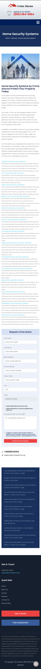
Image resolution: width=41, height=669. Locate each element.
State (6, 395)
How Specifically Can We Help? (14, 414)
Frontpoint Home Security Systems (15, 257)
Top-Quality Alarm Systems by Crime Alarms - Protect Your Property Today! (20, 472)
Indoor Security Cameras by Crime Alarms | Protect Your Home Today (19, 515)
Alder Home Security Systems (13, 185)
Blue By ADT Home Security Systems (15, 196)
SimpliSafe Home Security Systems (14, 303)
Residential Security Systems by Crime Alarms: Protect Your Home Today (20, 536)
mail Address (9, 357)
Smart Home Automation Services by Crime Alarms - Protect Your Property (19, 543)
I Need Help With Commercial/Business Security (19, 409)
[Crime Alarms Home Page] (20, 5)
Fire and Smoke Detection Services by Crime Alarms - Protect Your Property (19, 493)
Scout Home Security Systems (13, 292)
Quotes (4, 593)
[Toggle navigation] (38, 22)
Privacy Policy (6, 603)
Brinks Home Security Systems (13, 208)
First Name (7, 338)
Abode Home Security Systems (13, 161)
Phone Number (9, 367)
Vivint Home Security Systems (13, 315)
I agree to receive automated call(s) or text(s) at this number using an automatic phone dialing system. (21, 434)
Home (7, 38)
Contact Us (5, 600)
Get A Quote (20, 613)
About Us (4, 590)
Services (14, 38)
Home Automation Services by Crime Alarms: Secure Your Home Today (19, 500)
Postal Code (8, 376)
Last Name (7, 348)
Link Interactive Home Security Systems (16, 268)
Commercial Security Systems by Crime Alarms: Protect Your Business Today (20, 486)
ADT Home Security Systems (12, 173)
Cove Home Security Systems (12, 231)
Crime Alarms (18, 662)
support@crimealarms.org (14, 455)
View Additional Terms (29, 436)
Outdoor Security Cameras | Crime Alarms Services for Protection (18, 529)
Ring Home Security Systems (12, 280)
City (5, 386)
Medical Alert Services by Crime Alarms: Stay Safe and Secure (19, 522)
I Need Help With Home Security (17, 406)
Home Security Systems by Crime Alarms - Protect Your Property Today (18, 507)
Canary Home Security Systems (13, 219)
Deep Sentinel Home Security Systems (16, 243)
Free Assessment (20, 622)
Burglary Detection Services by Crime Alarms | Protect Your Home (20, 479)
